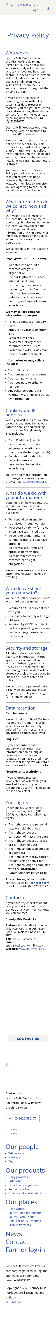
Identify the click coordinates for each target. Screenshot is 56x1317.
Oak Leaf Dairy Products (24, 1221)
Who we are (16, 1153)
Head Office (16, 1209)
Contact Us (28, 1038)
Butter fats (15, 1181)
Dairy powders (18, 1177)
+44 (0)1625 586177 (22, 1118)
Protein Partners (19, 1225)
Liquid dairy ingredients (24, 1185)
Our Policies (14, 1302)
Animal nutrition (19, 1189)
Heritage (14, 1157)
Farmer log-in (25, 1249)
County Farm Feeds (21, 1217)
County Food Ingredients (25, 1213)
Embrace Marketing (30, 1297)
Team (12, 1161)
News (14, 1233)
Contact (17, 1241)
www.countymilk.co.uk (33, 949)
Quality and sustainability (25, 1193)
